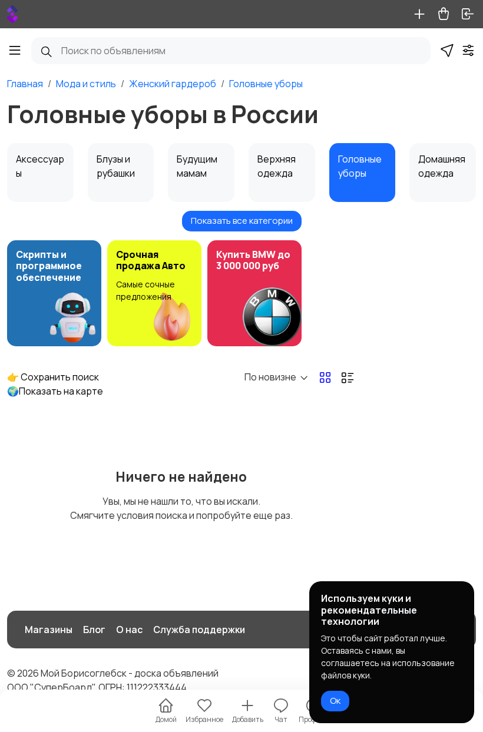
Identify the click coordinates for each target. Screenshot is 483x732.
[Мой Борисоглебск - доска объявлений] (12, 14)
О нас (129, 629)
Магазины (48, 629)
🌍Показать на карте (55, 391)
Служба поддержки (199, 629)
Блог (94, 629)
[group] (54, 293)
